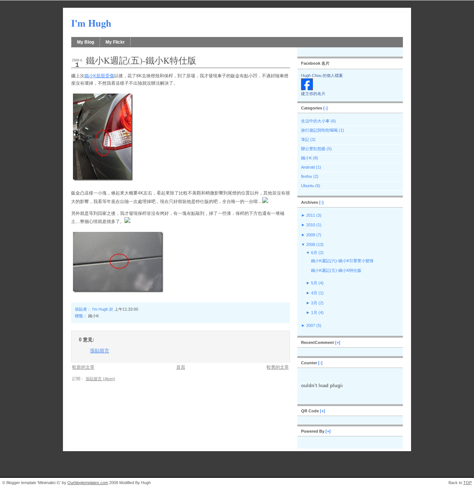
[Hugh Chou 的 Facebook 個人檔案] (307, 89)
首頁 (180, 367)
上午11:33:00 (126, 309)
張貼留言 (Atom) (100, 378)
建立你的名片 (313, 93)
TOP (467, 482)
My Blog (85, 42)
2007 (310, 325)
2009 (310, 235)
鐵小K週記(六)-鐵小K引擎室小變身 (342, 260)
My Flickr (115, 42)
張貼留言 (99, 351)
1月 (314, 312)
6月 (314, 252)
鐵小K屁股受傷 (99, 75)
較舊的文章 (278, 367)
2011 (310, 215)
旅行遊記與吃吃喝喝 (319, 130)
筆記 (305, 139)
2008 (310, 244)
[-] (325, 108)
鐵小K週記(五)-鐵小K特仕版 (141, 60)
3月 (314, 303)
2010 (310, 225)
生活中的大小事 (315, 121)
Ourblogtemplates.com (87, 482)
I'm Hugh (91, 23)
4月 (314, 293)
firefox (306, 176)
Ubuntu (307, 185)
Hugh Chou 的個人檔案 (322, 75)
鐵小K (93, 316)
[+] (337, 342)
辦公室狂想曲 (313, 148)
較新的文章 (83, 367)
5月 (314, 283)
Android (308, 167)
